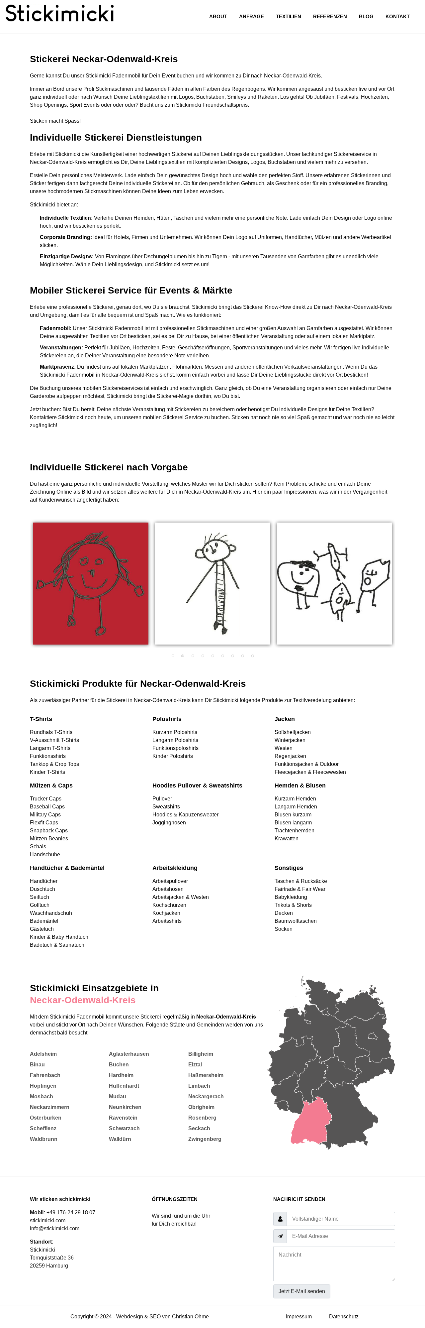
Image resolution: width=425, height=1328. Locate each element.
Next (400, 587)
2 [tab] (182, 656)
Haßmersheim (205, 1075)
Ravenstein (123, 1118)
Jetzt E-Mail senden (302, 1291)
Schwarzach (124, 1128)
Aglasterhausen (129, 1054)
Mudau (117, 1096)
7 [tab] (232, 656)
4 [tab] (202, 656)
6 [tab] (222, 656)
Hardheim (121, 1075)
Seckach (199, 1128)
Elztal (195, 1064)
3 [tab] (192, 656)
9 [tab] (252, 656)
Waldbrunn (43, 1139)
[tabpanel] (91, 583)
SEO (155, 1316)
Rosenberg (202, 1118)
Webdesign (129, 1316)
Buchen (119, 1064)
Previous (25, 587)
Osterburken (45, 1118)
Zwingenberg (204, 1139)
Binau (37, 1064)
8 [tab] (242, 656)
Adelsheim (43, 1054)
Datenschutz (344, 1316)
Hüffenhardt (124, 1086)
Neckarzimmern (49, 1107)
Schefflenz (43, 1128)
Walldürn (120, 1139)
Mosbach (41, 1096)
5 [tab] (212, 656)
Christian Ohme (190, 1316)
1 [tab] (172, 656)
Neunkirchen (125, 1107)
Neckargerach (206, 1096)
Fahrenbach (45, 1075)
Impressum (299, 1316)
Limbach (199, 1086)
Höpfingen (43, 1086)
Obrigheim (201, 1107)
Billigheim (200, 1054)
